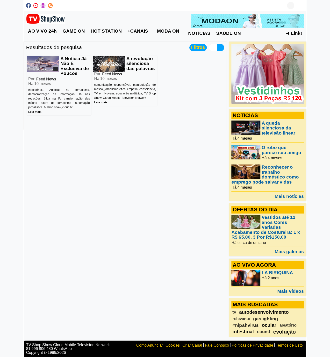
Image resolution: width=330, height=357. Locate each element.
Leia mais (35, 112)
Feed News (46, 79)
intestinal (243, 331)
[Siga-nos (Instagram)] (43, 5)
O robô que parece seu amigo (281, 150)
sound (263, 331)
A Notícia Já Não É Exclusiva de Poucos (74, 66)
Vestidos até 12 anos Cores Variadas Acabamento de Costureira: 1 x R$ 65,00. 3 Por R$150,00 (265, 227)
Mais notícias (289, 196)
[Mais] (248, 33)
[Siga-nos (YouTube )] (35, 5)
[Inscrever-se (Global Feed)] (50, 5)
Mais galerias (289, 251)
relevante (241, 318)
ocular (269, 325)
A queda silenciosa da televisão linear (278, 128)
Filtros (198, 47)
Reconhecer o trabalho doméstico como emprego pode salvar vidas (265, 175)
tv (234, 312)
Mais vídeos (290, 291)
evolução (284, 332)
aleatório (288, 325)
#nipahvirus (245, 325)
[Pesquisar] (300, 5)
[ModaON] (247, 20)
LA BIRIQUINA (277, 272)
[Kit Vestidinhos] (267, 73)
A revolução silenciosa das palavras (140, 63)
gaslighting (265, 318)
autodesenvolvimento (264, 312)
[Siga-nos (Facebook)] (28, 5)
